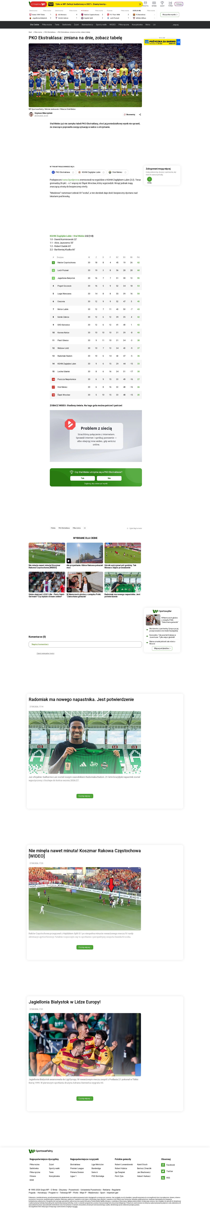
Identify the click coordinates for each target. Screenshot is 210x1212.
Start (30, 32)
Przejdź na (37, 4)
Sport (102, 1193)
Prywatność (74, 1190)
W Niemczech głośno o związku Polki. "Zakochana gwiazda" (84, 595)
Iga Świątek (120, 1172)
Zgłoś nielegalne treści (45, 653)
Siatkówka (66, 24)
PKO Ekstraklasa (50, 32)
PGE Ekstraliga (98, 1176)
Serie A (95, 1172)
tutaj (75, 1207)
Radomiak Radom (64, 356)
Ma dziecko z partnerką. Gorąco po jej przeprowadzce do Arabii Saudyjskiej (163, 630)
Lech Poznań (63, 270)
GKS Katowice (63, 325)
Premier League (77, 1168)
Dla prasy (63, 1190)
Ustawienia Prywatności (91, 1190)
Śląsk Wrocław (63, 395)
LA (154, 24)
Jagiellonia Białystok (66, 278)
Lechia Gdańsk (63, 371)
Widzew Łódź (63, 348)
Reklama (106, 1190)
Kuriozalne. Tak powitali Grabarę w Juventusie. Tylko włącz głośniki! (162, 636)
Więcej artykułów (161, 648)
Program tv (53, 1193)
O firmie (54, 1190)
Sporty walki (101, 24)
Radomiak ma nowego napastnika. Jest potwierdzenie (122, 595)
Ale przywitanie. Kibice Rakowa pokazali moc (85, 566)
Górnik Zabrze (63, 317)
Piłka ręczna (123, 24)
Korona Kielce (63, 332)
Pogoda (32, 1193)
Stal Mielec (79, 236)
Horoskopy (42, 1193)
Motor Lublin (62, 309)
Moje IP (83, 1193)
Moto (147, 24)
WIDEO (112, 24)
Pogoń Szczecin (64, 286)
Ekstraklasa (75, 1164)
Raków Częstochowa (66, 262)
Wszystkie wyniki (169, 15)
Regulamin (116, 1190)
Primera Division (77, 1172)
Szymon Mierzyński (43, 113)
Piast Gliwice (63, 340)
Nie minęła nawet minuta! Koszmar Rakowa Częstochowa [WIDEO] (44, 566)
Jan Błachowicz (143, 1172)
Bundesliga (96, 1168)
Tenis (57, 24)
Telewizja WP (65, 1193)
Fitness (33, 1176)
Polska (53, 528)
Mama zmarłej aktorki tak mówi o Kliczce (162, 643)
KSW (32, 1180)
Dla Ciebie (34, 24)
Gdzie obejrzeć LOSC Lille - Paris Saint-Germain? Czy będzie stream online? (47, 595)
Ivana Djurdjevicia (70, 179)
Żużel (76, 24)
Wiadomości (93, 1193)
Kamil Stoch (142, 1164)
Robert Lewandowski (124, 1164)
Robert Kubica (121, 1168)
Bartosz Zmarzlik (144, 1168)
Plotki (75, 1193)
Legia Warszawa (64, 294)
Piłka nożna (47, 24)
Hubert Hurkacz (143, 1176)
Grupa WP (45, 1190)
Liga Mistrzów (98, 1164)
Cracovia (61, 301)
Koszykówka (137, 24)
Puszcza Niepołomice (66, 379)
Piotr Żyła (119, 1176)
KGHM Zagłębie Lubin (61, 236)
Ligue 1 (73, 1176)
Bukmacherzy (87, 24)
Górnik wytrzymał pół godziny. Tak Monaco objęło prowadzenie (120, 566)
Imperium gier (112, 1193)
